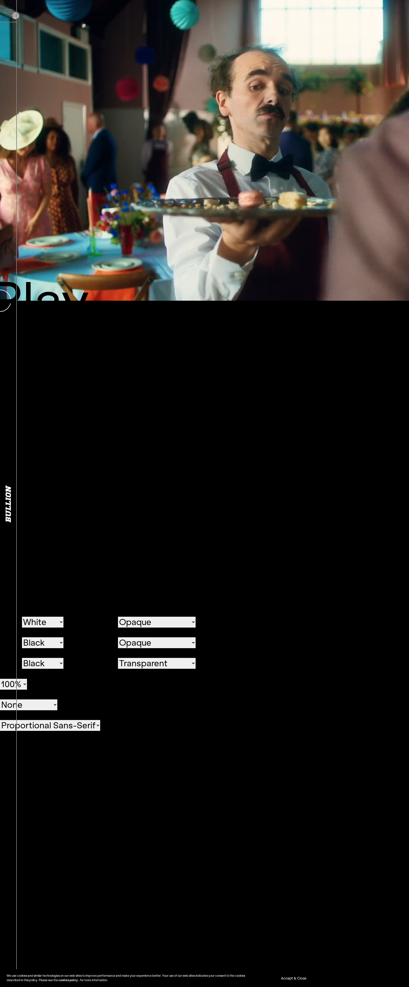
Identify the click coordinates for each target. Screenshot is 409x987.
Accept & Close (293, 978)
